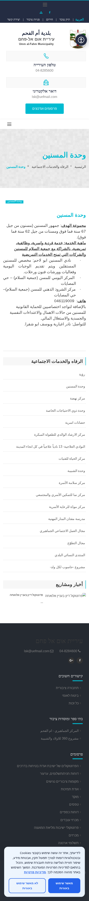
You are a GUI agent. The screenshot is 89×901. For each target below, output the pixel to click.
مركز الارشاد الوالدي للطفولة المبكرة (60, 434)
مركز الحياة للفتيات (72, 458)
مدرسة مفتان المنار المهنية (67, 519)
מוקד (75, 797)
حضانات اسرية (75, 422)
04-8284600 (68, 651)
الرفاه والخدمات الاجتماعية (50, 166)
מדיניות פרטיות (35, 872)
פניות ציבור (33, 19)
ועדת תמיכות (70, 789)
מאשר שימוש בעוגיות (64, 885)
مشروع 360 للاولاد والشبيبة (60, 738)
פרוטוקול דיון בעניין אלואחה (26, 595)
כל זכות (74, 703)
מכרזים (74, 835)
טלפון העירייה (45, 65)
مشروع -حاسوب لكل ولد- (68, 567)
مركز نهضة (78, 398)
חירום (49, 19)
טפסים (74, 804)
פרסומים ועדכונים (44, 108)
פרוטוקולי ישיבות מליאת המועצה (56, 827)
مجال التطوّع (76, 543)
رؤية (82, 374)
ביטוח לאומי (70, 695)
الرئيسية (80, 166)
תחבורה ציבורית (67, 688)
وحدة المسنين (76, 386)
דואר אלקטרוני (45, 91)
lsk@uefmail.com (36, 651)
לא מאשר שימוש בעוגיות (27, 885)
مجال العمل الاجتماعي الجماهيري (63, 531)
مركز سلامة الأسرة (72, 483)
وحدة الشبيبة (76, 471)
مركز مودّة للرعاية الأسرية (67, 507)
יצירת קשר (13, 19)
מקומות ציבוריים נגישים (62, 781)
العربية (79, 19)
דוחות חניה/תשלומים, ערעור (59, 773)
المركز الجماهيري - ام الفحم (59, 731)
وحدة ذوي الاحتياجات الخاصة (66, 410)
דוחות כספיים (69, 812)
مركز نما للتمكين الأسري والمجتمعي (61, 495)
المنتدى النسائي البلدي (70, 555)
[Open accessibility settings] (81, 40)
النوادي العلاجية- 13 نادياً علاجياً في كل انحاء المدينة (51, 446)
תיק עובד (64, 19)
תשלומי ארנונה (68, 843)
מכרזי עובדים (69, 820)
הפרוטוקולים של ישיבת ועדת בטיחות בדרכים (48, 766)
